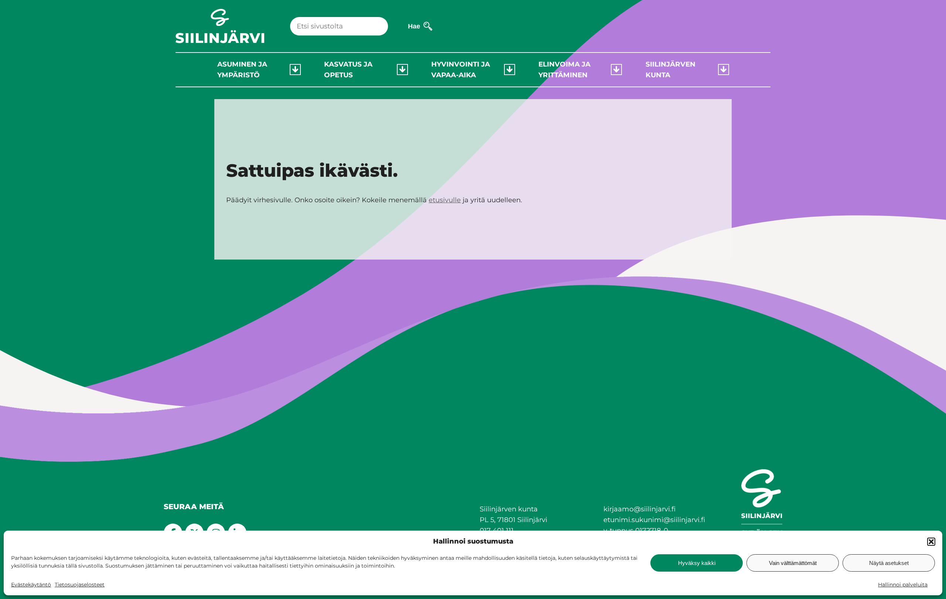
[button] (931, 541)
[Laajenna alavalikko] (295, 69)
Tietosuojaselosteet (80, 584)
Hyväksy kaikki (696, 563)
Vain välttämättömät (793, 563)
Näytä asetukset (889, 563)
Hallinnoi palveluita (903, 584)
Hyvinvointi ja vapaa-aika (460, 69)
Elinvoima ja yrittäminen (564, 69)
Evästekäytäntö (31, 584)
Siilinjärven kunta (670, 69)
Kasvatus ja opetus (348, 69)
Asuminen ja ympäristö (242, 69)
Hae (414, 26)
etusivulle (445, 200)
